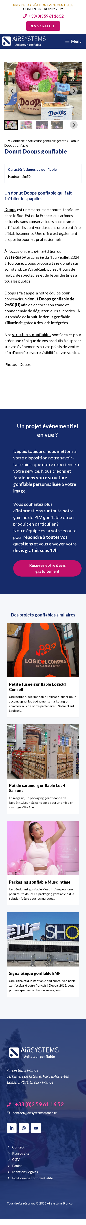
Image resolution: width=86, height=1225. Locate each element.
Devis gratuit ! (43, 26)
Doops (10, 209)
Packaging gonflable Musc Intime (40, 882)
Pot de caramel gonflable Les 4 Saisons (37, 788)
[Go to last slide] (12, 91)
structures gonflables (31, 334)
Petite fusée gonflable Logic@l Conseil (37, 687)
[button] (26, 125)
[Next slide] (74, 91)
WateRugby (15, 257)
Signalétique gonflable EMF (34, 973)
